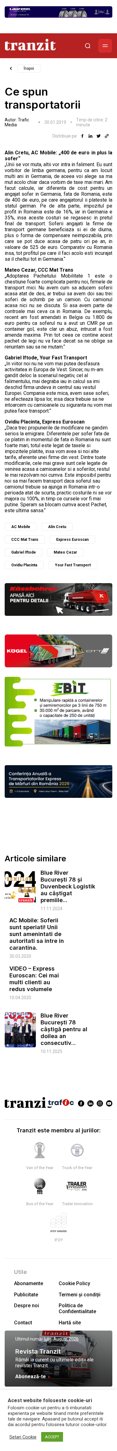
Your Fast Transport (73, 565)
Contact (23, 1323)
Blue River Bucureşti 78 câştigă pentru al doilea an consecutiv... (64, 1029)
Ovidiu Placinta (24, 565)
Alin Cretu (57, 527)
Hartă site (70, 1323)
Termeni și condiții (79, 1295)
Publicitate (26, 1295)
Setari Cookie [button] (23, 1437)
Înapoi (29, 68)
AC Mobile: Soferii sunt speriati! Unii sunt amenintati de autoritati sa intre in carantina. (36, 934)
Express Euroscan (72, 539)
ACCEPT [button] (52, 1437)
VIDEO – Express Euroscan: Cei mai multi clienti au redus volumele (34, 978)
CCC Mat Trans (24, 539)
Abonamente (28, 1283)
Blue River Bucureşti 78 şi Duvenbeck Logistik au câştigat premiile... (68, 886)
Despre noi (26, 1305)
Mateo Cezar (65, 552)
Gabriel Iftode (23, 552)
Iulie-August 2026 (61, 1338)
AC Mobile (20, 527)
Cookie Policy (74, 1283)
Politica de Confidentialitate (77, 1308)
